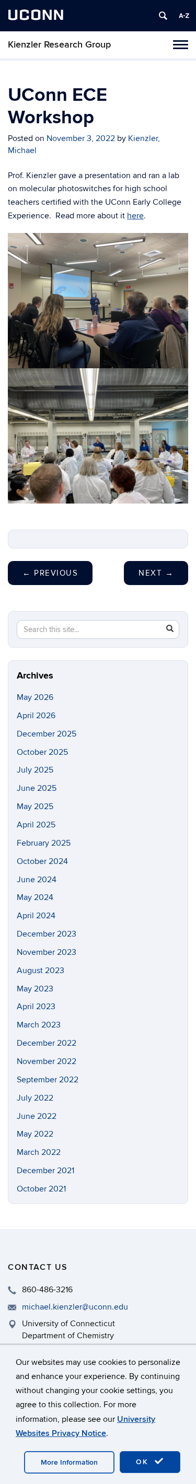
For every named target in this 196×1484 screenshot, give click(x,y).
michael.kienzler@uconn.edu (75, 1307)
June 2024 (36, 879)
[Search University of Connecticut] (163, 15)
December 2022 (46, 1043)
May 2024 (35, 897)
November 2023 (46, 952)
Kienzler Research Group (59, 44)
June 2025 (36, 788)
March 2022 (39, 1152)
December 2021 (45, 1170)
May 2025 (35, 806)
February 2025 (44, 843)
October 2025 (42, 752)
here (135, 216)
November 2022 (46, 1061)
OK (144, 1461)
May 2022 (35, 1134)
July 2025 (35, 770)
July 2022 (35, 1098)
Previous (50, 573)
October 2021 (41, 1189)
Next (156, 573)
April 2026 (36, 715)
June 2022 (36, 1116)
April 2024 (36, 915)
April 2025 (36, 825)
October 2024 (42, 861)
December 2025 (46, 734)
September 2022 (47, 1079)
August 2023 (40, 970)
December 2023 (46, 934)
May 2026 (35, 697)
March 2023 (39, 1025)
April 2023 (36, 1006)
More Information (69, 1462)
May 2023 (35, 989)
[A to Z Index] (184, 15)
